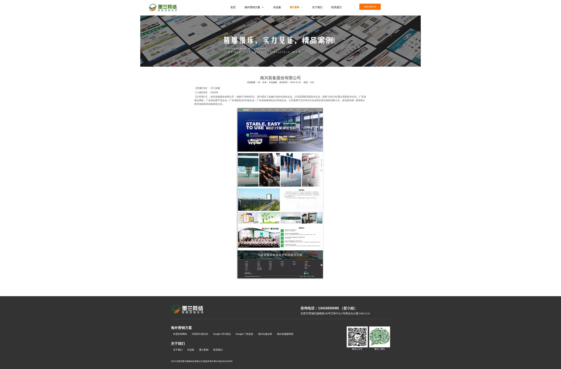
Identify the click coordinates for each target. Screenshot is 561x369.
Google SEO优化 (222, 334)
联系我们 (218, 350)
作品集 (190, 350)
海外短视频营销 (285, 334)
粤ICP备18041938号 (223, 361)
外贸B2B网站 (180, 334)
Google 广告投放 (244, 334)
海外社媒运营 (265, 334)
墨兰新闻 (203, 350)
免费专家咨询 (370, 7)
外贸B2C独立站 (200, 334)
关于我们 (177, 350)
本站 (312, 82)
